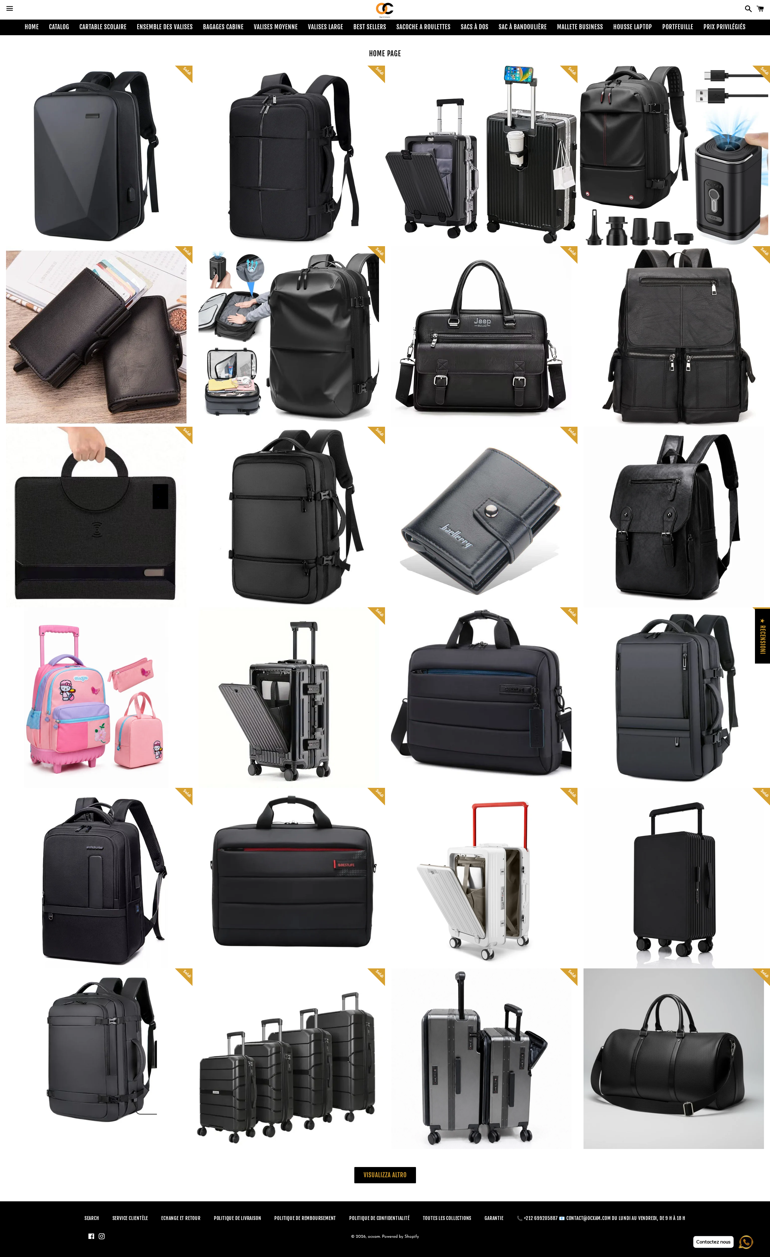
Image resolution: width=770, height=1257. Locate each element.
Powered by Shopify (400, 1236)
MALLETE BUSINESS (580, 27)
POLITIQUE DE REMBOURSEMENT (305, 1218)
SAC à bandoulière (523, 27)
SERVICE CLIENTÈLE (130, 1218)
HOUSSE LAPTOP (632, 27)
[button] (63, 166)
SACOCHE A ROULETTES (423, 27)
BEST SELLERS (369, 27)
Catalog (59, 27)
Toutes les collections (447, 1218)
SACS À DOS (474, 27)
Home (32, 27)
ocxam (374, 1236)
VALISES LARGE (325, 27)
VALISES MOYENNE (276, 27)
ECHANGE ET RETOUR (181, 1218)
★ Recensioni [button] (762, 636)
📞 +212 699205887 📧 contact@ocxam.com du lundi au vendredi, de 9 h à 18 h (601, 1218)
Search (92, 1218)
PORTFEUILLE (677, 27)
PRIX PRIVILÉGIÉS (725, 27)
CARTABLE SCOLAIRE (103, 27)
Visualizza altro (385, 1175)
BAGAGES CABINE (223, 27)
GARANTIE (494, 1218)
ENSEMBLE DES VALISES (165, 27)
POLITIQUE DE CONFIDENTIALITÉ (379, 1218)
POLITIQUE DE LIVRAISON (237, 1218)
